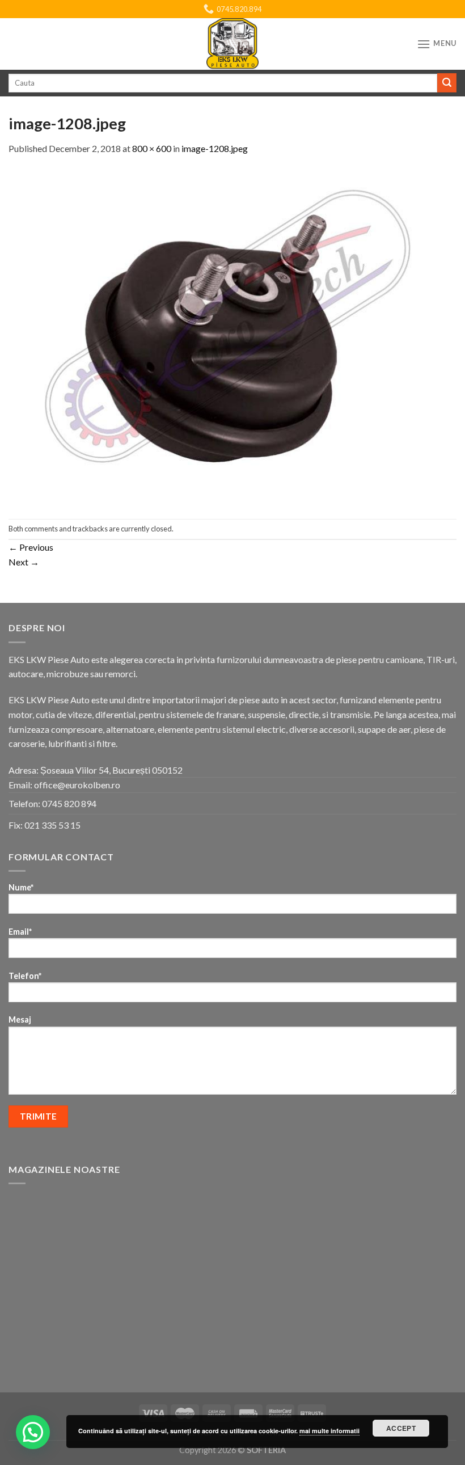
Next (24, 561)
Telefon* (25, 976)
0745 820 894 (69, 803)
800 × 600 (151, 148)
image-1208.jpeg (214, 148)
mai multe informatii (329, 1430)
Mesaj (20, 1019)
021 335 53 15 (52, 825)
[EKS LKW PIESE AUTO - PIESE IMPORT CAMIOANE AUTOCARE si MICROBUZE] (232, 44)
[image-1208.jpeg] (232, 335)
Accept (401, 1428)
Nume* (21, 887)
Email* (20, 931)
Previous (31, 547)
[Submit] (446, 82)
